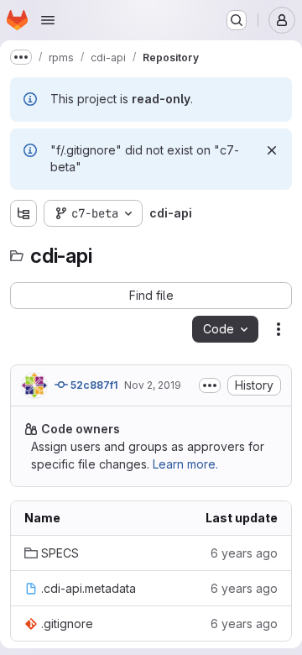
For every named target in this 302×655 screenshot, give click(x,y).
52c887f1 (92, 385)
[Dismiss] (272, 150)
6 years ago (244, 553)
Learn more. (185, 464)
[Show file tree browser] (23, 213)
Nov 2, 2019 (152, 385)
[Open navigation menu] (47, 20)
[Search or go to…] (236, 20)
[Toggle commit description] (210, 385)
